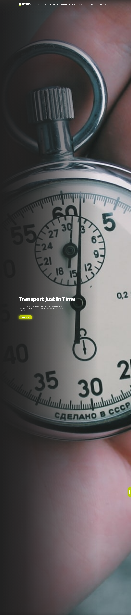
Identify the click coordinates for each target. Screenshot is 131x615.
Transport (47, 4)
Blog (87, 4)
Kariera (39, 4)
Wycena (80, 4)
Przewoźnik (72, 4)
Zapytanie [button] (129, 492)
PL (105, 4)
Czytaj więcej (25, 317)
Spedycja (55, 4)
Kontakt (99, 4)
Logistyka (63, 4)
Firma (92, 4)
